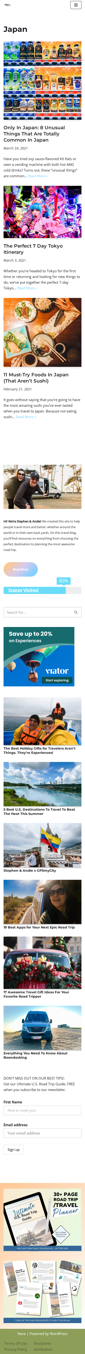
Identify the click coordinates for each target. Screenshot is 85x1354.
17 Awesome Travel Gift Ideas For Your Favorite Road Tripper (36, 994)
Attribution (43, 1349)
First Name (13, 1102)
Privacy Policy (15, 1349)
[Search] (76, 612)
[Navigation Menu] (75, 5)
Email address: (16, 1124)
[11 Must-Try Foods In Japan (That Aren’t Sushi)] (42, 332)
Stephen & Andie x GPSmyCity (30, 870)
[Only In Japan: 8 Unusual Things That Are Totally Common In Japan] (42, 80)
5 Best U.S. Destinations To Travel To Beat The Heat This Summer (39, 811)
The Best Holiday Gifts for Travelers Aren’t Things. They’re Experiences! (40, 750)
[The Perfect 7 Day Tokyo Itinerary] (42, 212)
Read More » (38, 175)
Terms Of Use (15, 1343)
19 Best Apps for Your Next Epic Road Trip (39, 927)
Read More (20, 569)
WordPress (59, 1333)
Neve (21, 1333)
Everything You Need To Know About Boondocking (36, 1055)
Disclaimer (42, 1343)
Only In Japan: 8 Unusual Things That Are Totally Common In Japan (34, 134)
